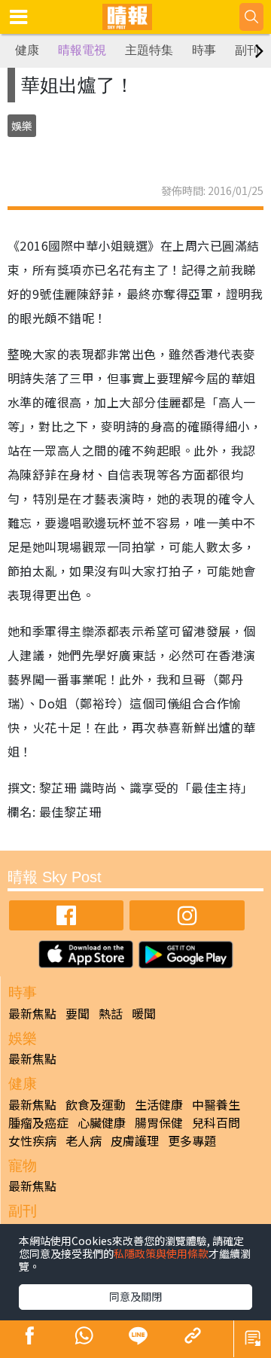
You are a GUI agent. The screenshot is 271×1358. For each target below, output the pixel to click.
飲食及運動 (95, 1104)
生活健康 (159, 1104)
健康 (27, 50)
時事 (204, 50)
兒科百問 (216, 1122)
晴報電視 (82, 50)
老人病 (83, 1140)
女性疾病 (32, 1140)
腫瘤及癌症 (38, 1122)
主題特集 (149, 50)
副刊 (247, 50)
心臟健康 (102, 1122)
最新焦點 (32, 1013)
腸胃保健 (159, 1122)
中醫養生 (216, 1104)
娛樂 (21, 125)
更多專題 (192, 1140)
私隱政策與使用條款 (161, 1253)
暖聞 (144, 1013)
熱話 (111, 1013)
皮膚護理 (135, 1140)
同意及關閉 (135, 1296)
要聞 (77, 1013)
